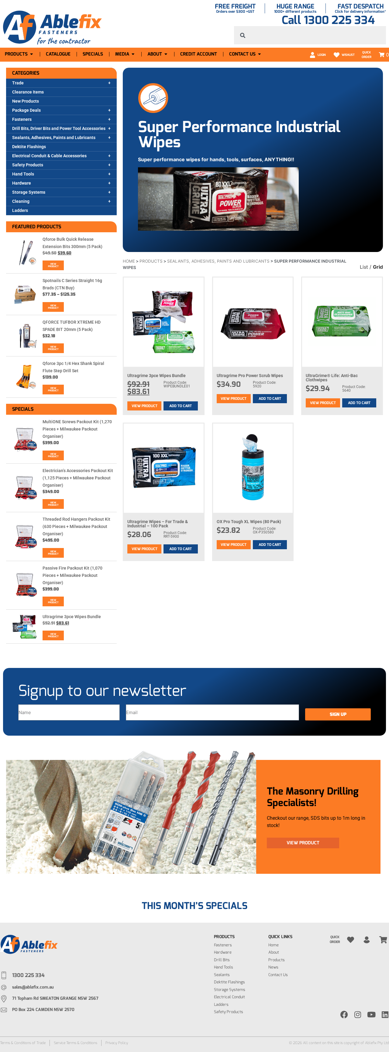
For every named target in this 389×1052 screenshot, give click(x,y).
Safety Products (27, 164)
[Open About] (166, 54)
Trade (18, 82)
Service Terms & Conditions (75, 1042)
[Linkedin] (385, 1014)
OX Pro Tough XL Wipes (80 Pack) (249, 521)
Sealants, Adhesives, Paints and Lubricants (53, 137)
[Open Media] (133, 54)
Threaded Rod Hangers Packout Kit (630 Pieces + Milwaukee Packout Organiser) (76, 526)
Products (151, 261)
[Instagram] (358, 1014)
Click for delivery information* (360, 11)
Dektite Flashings (29, 146)
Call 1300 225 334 (328, 20)
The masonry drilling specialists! (313, 797)
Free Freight (235, 6)
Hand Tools (23, 174)
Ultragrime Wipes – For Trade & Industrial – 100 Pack (157, 523)
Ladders (20, 210)
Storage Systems (28, 192)
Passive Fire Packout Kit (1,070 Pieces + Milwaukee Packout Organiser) (72, 575)
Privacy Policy (116, 1042)
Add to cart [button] (180, 405)
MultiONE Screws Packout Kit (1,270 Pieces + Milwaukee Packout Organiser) (77, 429)
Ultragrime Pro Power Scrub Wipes (250, 375)
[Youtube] (371, 1014)
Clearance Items (28, 92)
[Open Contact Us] (259, 54)
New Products (25, 101)
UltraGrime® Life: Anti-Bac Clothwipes (332, 377)
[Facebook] (344, 1014)
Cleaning (20, 201)
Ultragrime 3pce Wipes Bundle (72, 616)
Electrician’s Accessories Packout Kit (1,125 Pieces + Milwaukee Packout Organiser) (78, 478)
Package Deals (26, 110)
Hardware (21, 183)
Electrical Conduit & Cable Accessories (49, 155)
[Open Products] (31, 54)
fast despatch (361, 6)
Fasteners (22, 119)
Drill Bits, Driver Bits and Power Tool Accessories (58, 128)
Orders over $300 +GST (235, 11)
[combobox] (310, 35)
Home (129, 261)
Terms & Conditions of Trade (23, 1042)
